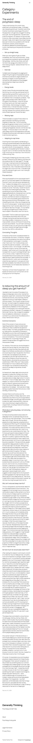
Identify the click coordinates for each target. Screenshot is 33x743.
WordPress (28, 740)
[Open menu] (30, 3)
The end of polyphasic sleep (11, 20)
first (24, 605)
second (19, 607)
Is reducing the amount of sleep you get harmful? (15, 287)
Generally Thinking (8, 3)
